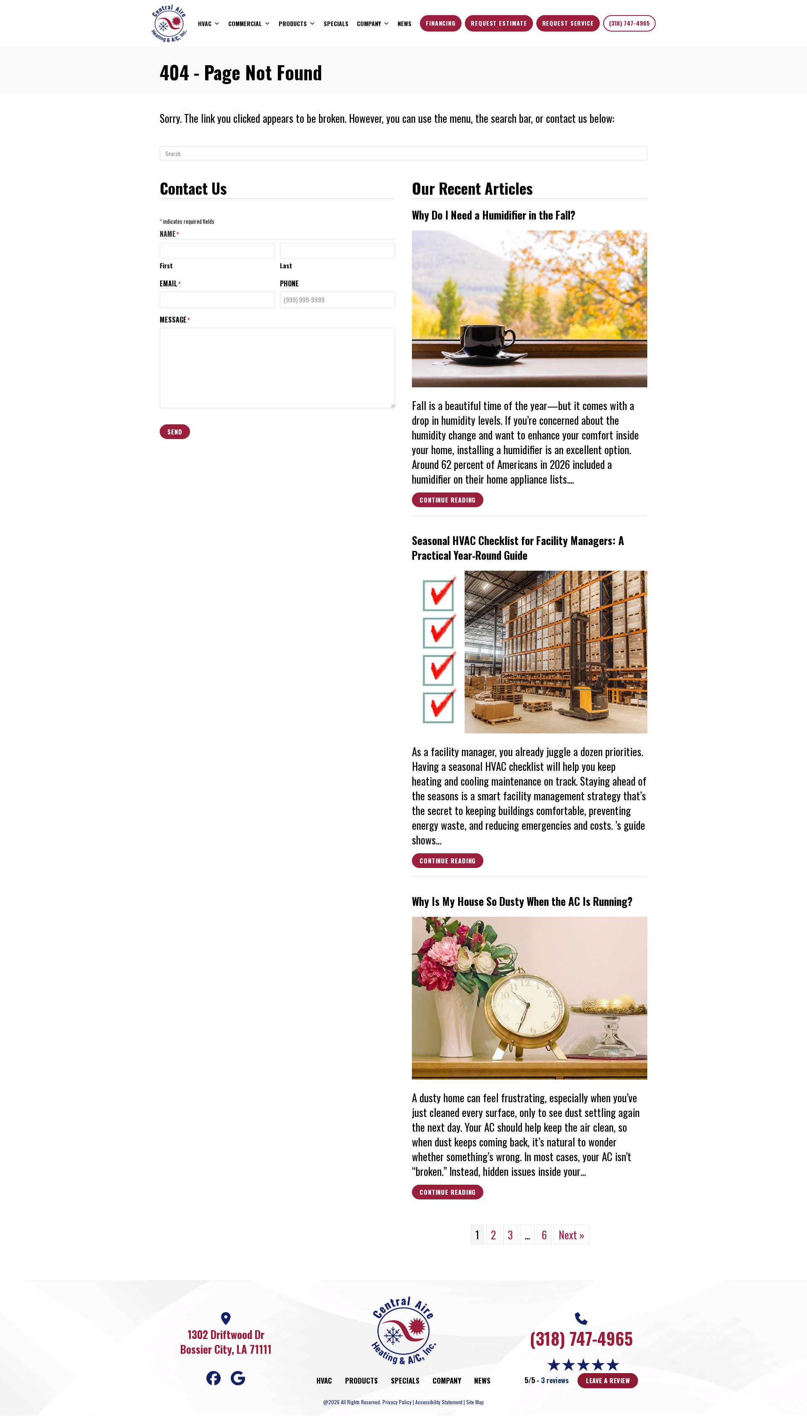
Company (369, 23)
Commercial (245, 23)
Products (293, 23)
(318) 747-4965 (629, 23)
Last (286, 265)
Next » (571, 1234)
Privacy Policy (396, 1401)
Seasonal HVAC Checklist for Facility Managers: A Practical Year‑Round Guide (518, 547)
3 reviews (555, 1380)
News (404, 23)
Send (174, 431)
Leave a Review (608, 1380)
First (166, 265)
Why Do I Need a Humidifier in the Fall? (493, 214)
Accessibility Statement (438, 1401)
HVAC (204, 23)
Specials (336, 23)
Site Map (475, 1401)
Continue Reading (447, 501)
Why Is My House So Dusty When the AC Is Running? (522, 901)
